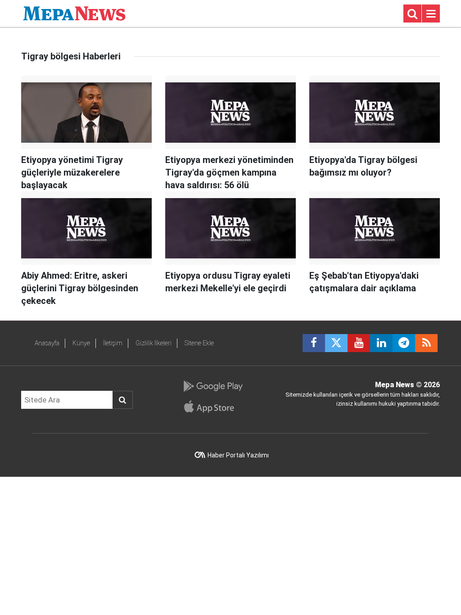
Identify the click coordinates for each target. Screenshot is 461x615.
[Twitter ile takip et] (336, 343)
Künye (81, 343)
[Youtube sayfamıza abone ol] (359, 343)
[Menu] (431, 14)
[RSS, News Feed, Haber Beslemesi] (426, 343)
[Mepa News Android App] (212, 386)
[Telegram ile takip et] (404, 343)
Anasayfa (47, 343)
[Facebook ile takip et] (314, 343)
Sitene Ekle (199, 343)
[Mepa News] (74, 13)
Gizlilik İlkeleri (154, 343)
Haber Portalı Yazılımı (238, 455)
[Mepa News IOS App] (212, 406)
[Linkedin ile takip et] (381, 343)
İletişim (112, 343)
